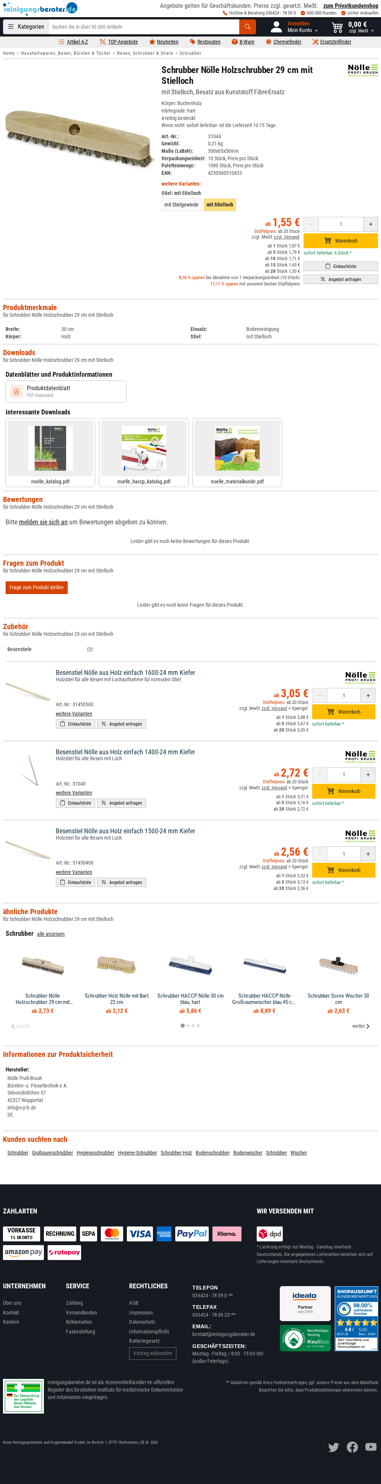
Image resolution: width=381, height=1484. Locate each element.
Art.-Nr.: (170, 136)
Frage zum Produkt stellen (37, 587)
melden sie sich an (43, 522)
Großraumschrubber (52, 1153)
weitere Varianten (74, 714)
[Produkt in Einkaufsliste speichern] (341, 266)
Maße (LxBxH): (177, 151)
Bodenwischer (247, 1153)
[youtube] (371, 1447)
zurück (22, 1026)
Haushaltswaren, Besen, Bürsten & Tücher (66, 53)
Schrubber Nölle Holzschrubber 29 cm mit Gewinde (43, 1001)
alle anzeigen (51, 934)
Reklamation (79, 1322)
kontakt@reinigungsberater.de (223, 1334)
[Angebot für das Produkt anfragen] (341, 279)
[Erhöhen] (370, 224)
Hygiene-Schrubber (137, 1153)
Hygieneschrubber (95, 1153)
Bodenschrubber (213, 1153)
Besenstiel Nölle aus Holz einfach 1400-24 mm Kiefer (125, 752)
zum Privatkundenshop (350, 5)
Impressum (141, 1313)
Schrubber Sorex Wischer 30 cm (338, 998)
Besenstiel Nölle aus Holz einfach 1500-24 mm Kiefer (125, 831)
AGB (133, 1303)
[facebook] (352, 1447)
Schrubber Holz (176, 1153)
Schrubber (191, 53)
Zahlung (74, 1303)
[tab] (182, 1026)
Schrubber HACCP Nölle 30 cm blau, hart (190, 998)
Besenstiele (19, 649)
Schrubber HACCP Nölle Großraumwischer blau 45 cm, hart (264, 1001)
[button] (293, 26)
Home (9, 53)
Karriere (11, 1322)
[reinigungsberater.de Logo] (40, 9)
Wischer (299, 1153)
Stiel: (181, 193)
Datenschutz (142, 1322)
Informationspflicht (149, 1332)
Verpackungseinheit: (183, 158)
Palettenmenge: (178, 165)
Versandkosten (81, 1313)
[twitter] (333, 1447)
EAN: (166, 173)
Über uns (12, 1303)
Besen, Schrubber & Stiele (145, 53)
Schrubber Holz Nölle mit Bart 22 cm (116, 998)
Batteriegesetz (144, 1341)
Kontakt (11, 1313)
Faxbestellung (80, 1332)
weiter (358, 1026)
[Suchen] (247, 26)
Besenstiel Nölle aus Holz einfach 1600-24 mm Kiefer (125, 672)
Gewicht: (170, 143)
